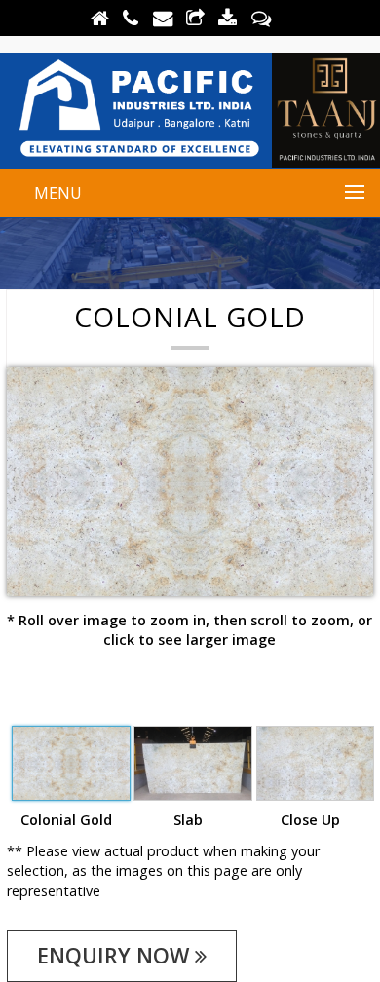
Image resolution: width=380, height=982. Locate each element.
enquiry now (116, 955)
